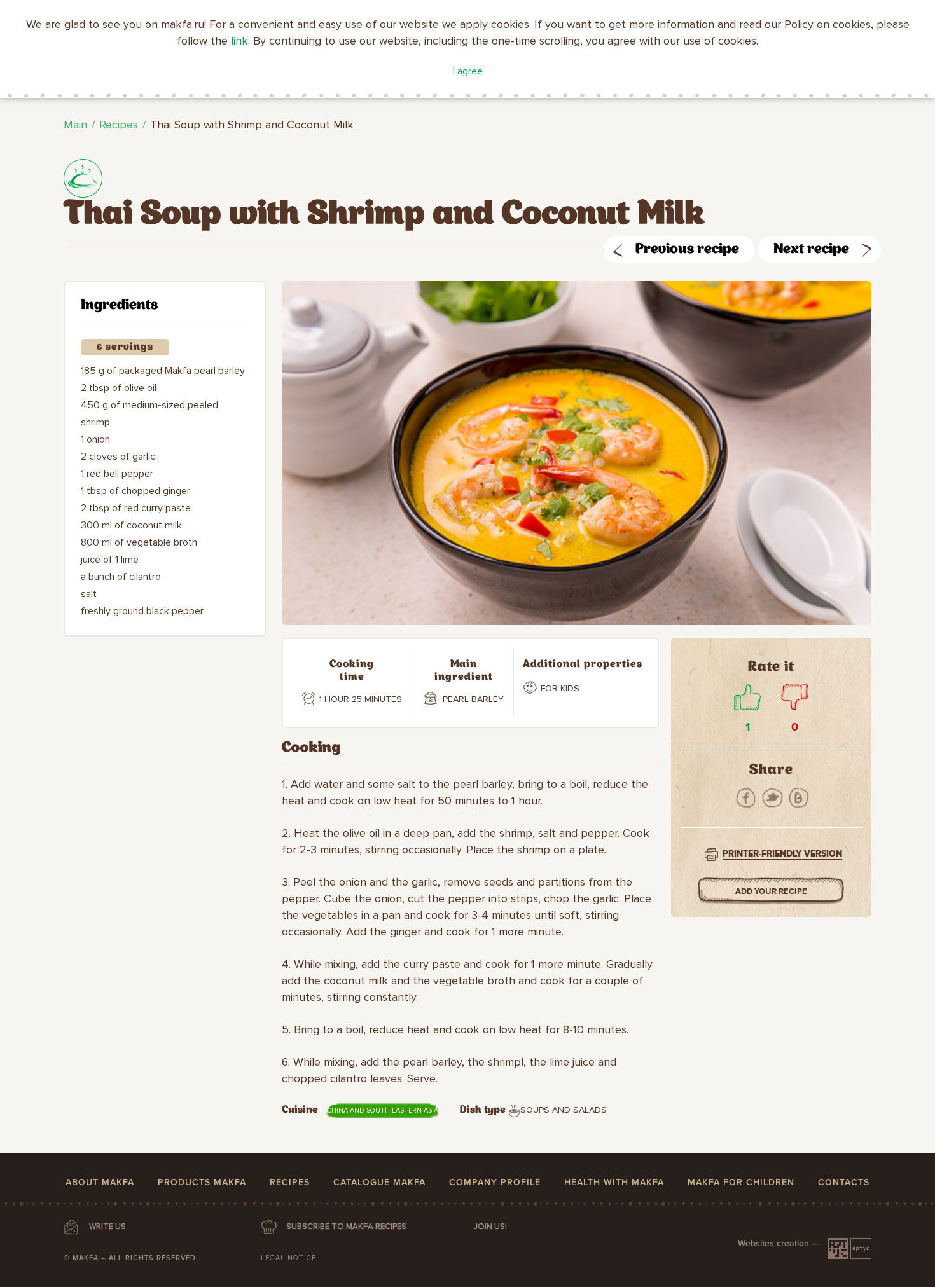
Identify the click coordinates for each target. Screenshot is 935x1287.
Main (75, 125)
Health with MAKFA (614, 1182)
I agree (468, 71)
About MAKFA (100, 1182)
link (239, 41)
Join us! (490, 1227)
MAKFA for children (741, 1182)
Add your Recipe (771, 891)
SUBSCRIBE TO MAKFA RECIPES (346, 1227)
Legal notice (288, 1258)
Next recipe (811, 249)
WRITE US (107, 1227)
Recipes (118, 125)
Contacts (843, 1182)
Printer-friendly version (782, 853)
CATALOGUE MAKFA (379, 1182)
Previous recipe (687, 249)
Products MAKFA (202, 1182)
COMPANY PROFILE (495, 1182)
